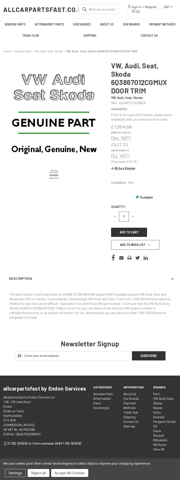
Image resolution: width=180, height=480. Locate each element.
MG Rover (160, 445)
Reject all (38, 473)
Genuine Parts (15, 24)
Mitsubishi (160, 440)
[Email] (121, 258)
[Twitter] (137, 258)
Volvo (157, 412)
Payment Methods (162, 24)
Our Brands (131, 24)
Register (151, 7)
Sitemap (129, 426)
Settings (15, 473)
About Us (107, 24)
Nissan (157, 408)
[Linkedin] (146, 258)
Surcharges (82, 24)
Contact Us (149, 35)
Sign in (136, 7)
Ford (156, 394)
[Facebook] (113, 258)
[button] (123, 168)
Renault (158, 435)
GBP (167, 7)
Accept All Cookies (70, 473)
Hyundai (158, 417)
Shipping (89, 35)
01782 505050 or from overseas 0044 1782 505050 (44, 443)
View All (158, 449)
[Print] (129, 258)
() (137, 11)
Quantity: (118, 207)
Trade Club (30, 35)
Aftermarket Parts (49, 24)
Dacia (157, 431)
